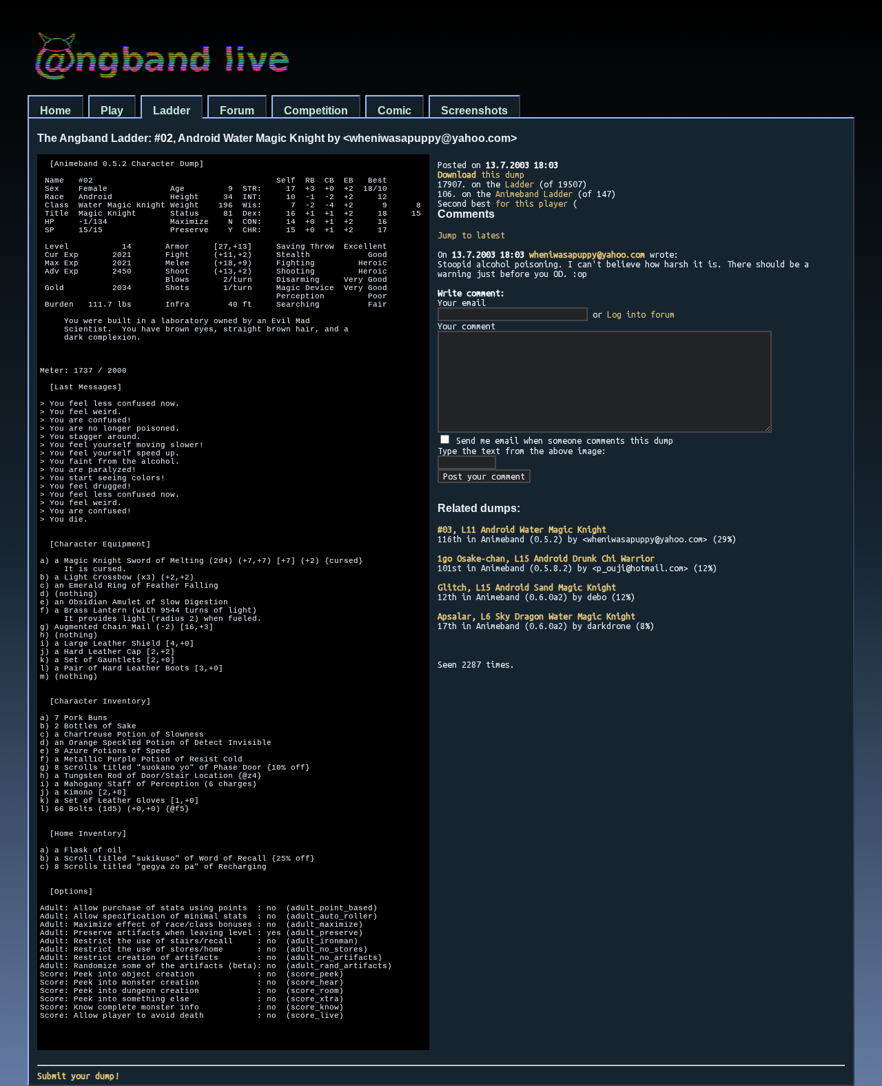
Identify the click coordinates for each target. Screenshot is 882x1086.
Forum (237, 110)
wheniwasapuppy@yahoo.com (587, 254)
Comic (394, 110)
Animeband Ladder (534, 193)
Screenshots (474, 110)
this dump (481, 174)
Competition (316, 110)
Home (55, 110)
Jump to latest (471, 235)
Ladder (171, 110)
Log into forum (641, 314)
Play (112, 110)
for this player (531, 203)
